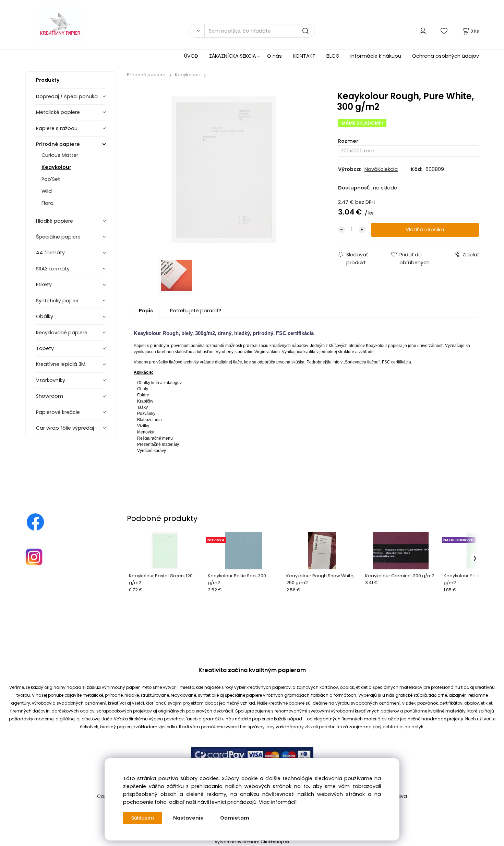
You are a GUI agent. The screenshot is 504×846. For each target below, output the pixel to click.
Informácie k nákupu (375, 56)
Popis (146, 310)
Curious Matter (59, 155)
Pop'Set (50, 179)
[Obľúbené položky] (444, 30)
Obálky (44, 316)
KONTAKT (304, 56)
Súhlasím (142, 817)
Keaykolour (56, 167)
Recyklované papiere (61, 332)
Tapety (45, 348)
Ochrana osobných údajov (445, 56)
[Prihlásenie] (423, 30)
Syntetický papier (57, 300)
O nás (274, 56)
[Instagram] (34, 556)
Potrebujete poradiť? (195, 310)
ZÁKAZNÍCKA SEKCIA (232, 56)
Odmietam (234, 817)
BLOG (332, 56)
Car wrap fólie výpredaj (65, 428)
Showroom (49, 396)
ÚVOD (191, 56)
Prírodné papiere (58, 144)
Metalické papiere (58, 112)
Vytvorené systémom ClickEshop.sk (252, 842)
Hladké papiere (54, 221)
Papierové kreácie (58, 412)
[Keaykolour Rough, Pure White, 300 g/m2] (223, 170)
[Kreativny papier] (35, 521)
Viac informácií (278, 802)
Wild (46, 191)
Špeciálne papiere (58, 236)
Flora (47, 203)
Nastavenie (188, 817)
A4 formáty (50, 252)
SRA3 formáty (53, 268)
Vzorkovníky (50, 380)
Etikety (44, 284)
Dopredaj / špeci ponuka (67, 96)
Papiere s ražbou (56, 128)
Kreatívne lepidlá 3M (60, 364)
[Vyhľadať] (196, 31)
